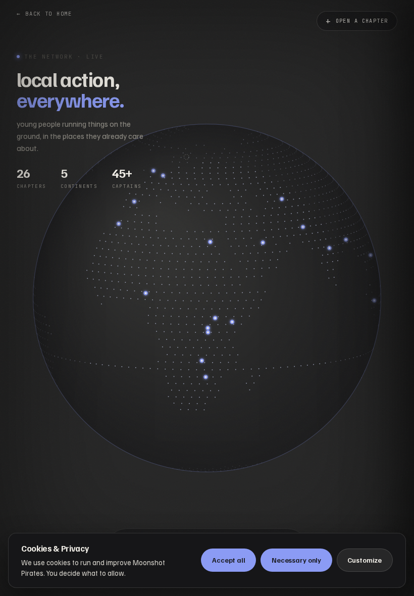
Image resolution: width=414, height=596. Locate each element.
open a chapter (357, 21)
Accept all (228, 560)
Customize (364, 560)
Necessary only (296, 560)
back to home (44, 13)
